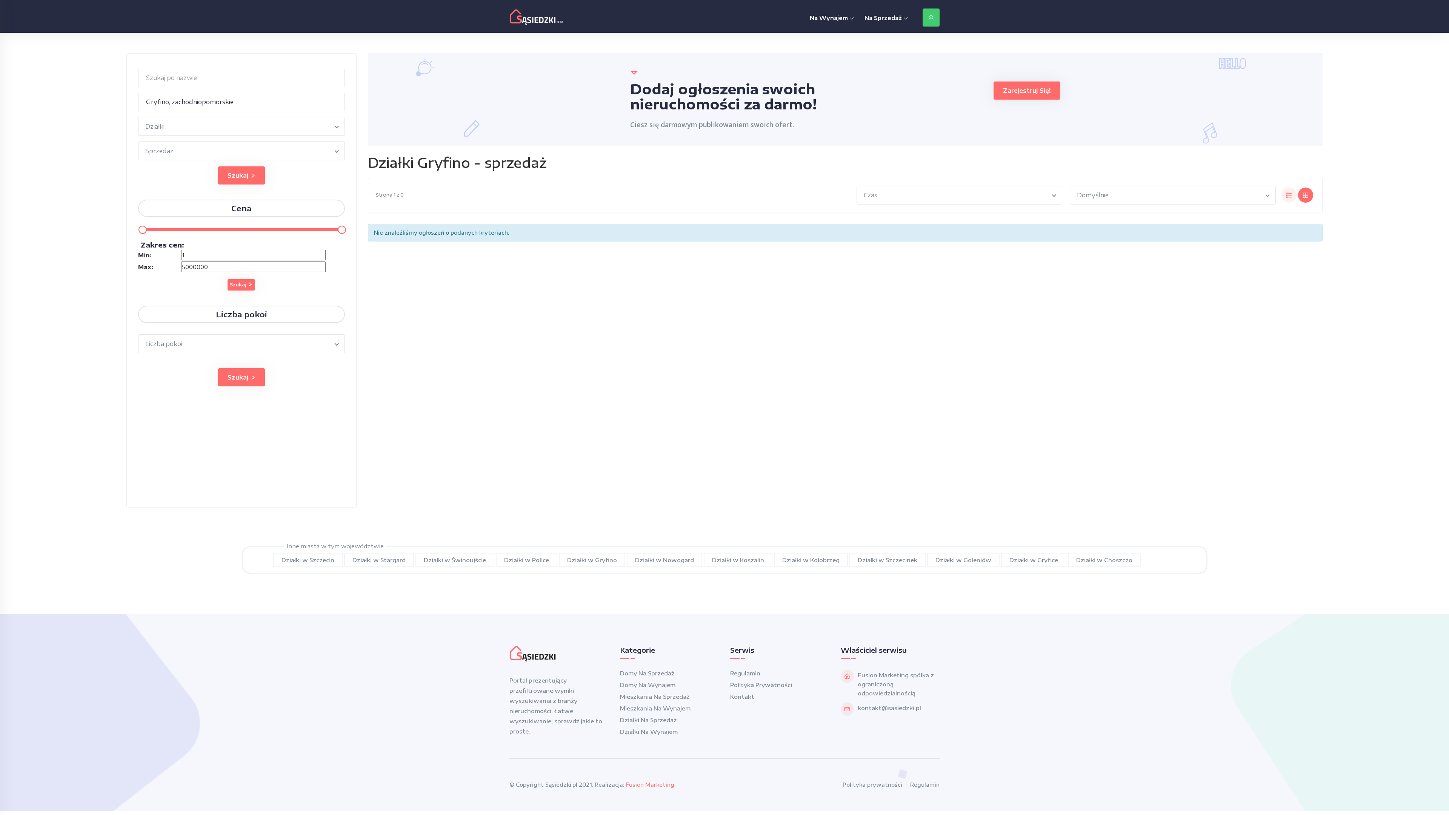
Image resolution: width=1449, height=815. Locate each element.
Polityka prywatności (761, 684)
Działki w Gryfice (1033, 560)
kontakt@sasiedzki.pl (889, 707)
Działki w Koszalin (738, 560)
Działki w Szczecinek (887, 560)
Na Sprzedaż (883, 17)
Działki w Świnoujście (455, 560)
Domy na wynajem (647, 684)
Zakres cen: (162, 244)
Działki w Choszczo (1104, 560)
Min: (145, 255)
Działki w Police (526, 560)
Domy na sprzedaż (647, 673)
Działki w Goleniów (963, 560)
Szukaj (239, 175)
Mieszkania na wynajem (655, 708)
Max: (145, 266)
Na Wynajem (829, 17)
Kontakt (742, 696)
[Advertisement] (241, 454)
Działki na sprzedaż (648, 720)
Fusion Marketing (650, 784)
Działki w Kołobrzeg (811, 560)
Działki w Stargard (379, 560)
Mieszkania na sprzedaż (654, 696)
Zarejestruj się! (1027, 90)
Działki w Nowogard (664, 560)
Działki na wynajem (649, 731)
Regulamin (745, 673)
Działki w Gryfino (592, 560)
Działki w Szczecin (307, 560)
